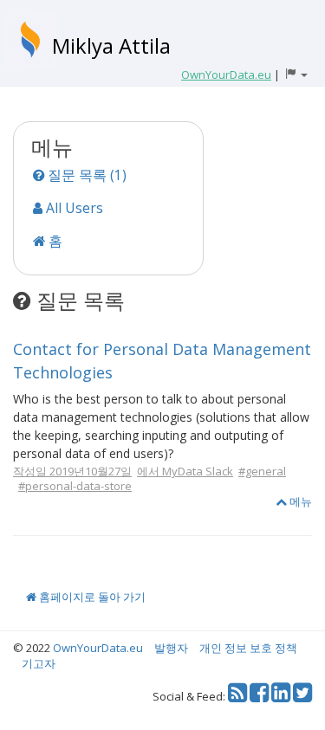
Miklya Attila (111, 45)
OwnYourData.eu (98, 648)
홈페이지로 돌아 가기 (91, 596)
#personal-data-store (75, 486)
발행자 (171, 648)
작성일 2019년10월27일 (72, 471)
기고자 (38, 663)
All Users (72, 207)
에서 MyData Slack (185, 471)
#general (262, 471)
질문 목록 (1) (85, 174)
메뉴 (299, 501)
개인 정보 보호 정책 (248, 648)
